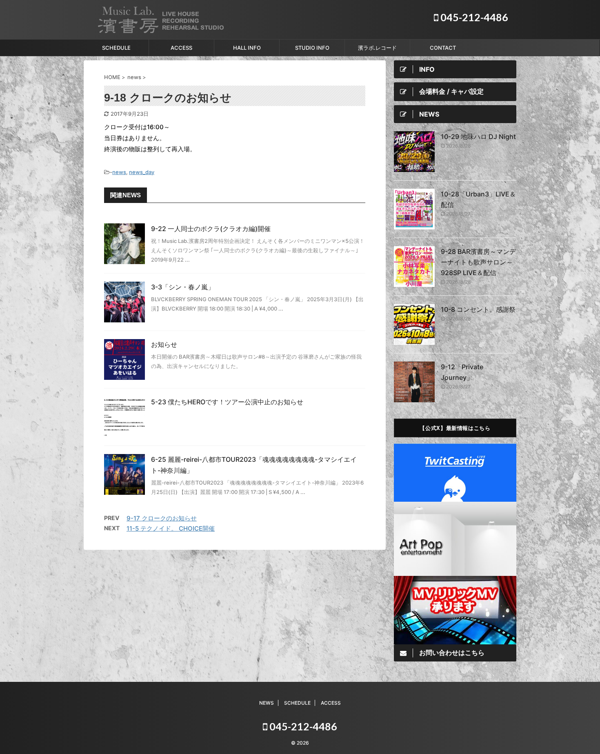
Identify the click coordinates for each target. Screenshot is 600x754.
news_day (141, 172)
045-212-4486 (473, 17)
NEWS (266, 703)
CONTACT (443, 47)
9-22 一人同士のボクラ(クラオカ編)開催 (211, 229)
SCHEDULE (116, 47)
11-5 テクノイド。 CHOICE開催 (171, 528)
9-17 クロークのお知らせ (162, 518)
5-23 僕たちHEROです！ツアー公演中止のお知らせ (227, 402)
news (119, 172)
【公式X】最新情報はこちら (455, 428)
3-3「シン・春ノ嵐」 (182, 287)
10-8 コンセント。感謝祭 (478, 309)
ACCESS (181, 47)
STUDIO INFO (312, 47)
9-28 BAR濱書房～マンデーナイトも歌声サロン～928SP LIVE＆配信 (478, 262)
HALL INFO (247, 47)
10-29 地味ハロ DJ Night (478, 136)
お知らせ (164, 344)
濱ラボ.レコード (377, 47)
